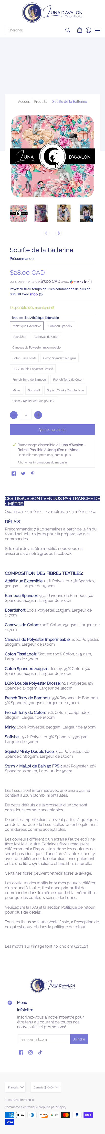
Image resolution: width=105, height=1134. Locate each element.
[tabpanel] (52, 719)
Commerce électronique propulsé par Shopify (35, 1107)
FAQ (34, 907)
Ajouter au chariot (53, 430)
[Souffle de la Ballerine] (19, 213)
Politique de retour (78, 907)
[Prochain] (58, 233)
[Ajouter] (38, 415)
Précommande (21, 259)
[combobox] (34, 30)
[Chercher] (68, 30)
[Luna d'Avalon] (52, 12)
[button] (79, 30)
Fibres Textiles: (34, 318)
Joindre (79, 1039)
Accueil (24, 102)
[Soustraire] (14, 415)
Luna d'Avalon (14, 1100)
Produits (40, 102)
